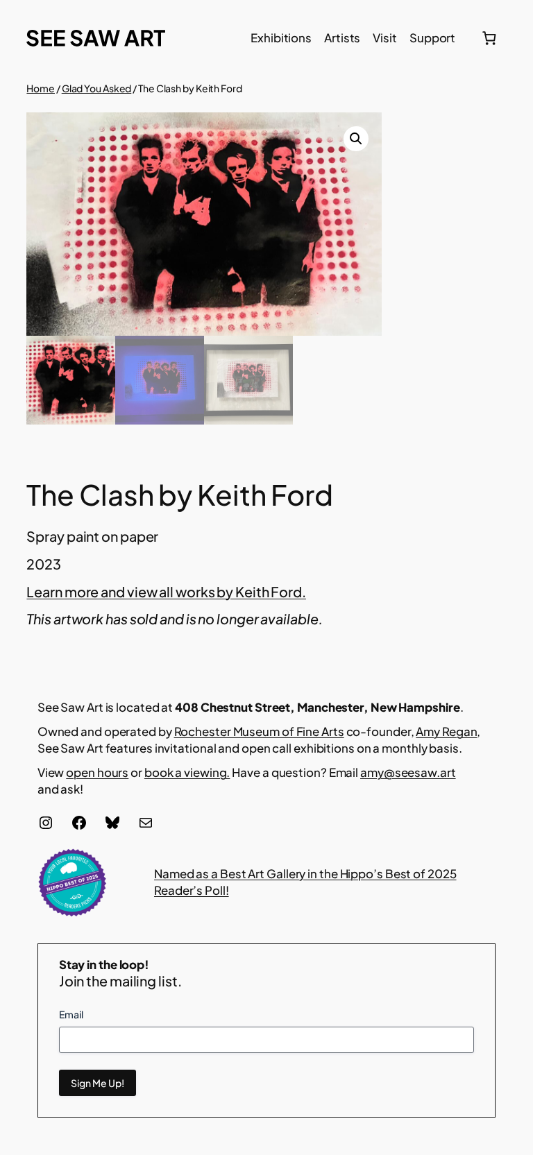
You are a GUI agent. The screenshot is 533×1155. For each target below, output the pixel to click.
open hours (97, 772)
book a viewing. (187, 772)
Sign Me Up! (97, 1083)
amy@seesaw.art (408, 772)
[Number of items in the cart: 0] (489, 38)
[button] (356, 138)
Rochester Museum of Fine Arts (259, 731)
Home (40, 88)
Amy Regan (446, 731)
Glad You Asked (97, 88)
